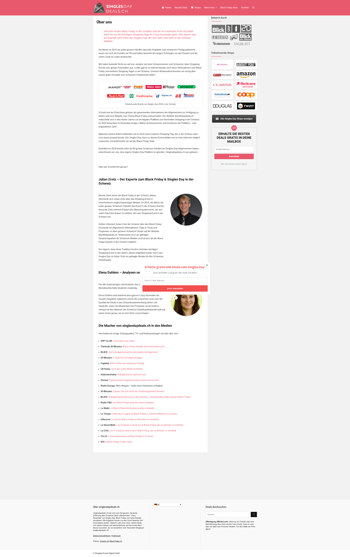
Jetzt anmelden (175, 288)
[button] (174, 267)
